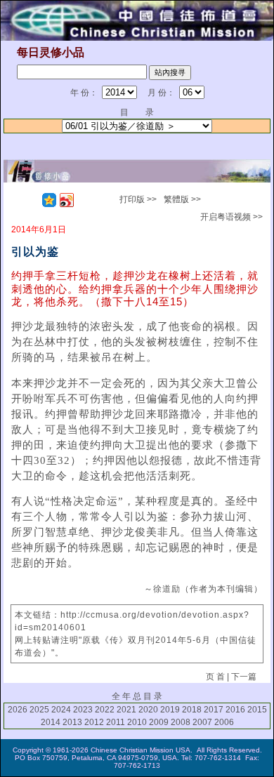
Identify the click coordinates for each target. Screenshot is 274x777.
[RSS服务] (32, 200)
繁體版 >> (182, 199)
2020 (148, 710)
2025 (39, 710)
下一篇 (243, 677)
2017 (213, 710)
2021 (126, 710)
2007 (202, 722)
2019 (170, 710)
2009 (159, 722)
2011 (115, 722)
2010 (137, 722)
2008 (180, 722)
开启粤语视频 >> (231, 217)
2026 (17, 710)
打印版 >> (138, 199)
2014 (50, 722)
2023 (83, 710)
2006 (224, 722)
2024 (61, 710)
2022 (105, 710)
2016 (235, 710)
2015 (257, 710)
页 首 (215, 677)
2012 (94, 722)
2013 (72, 722)
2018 (192, 710)
